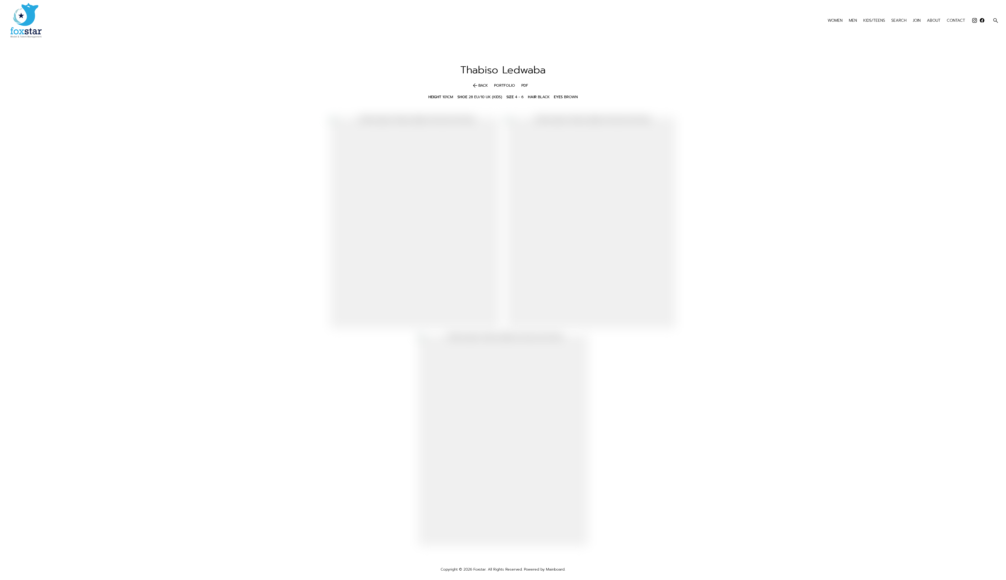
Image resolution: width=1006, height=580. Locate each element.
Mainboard (555, 569)
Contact (956, 21)
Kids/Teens (874, 21)
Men (853, 21)
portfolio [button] (504, 85)
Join (917, 21)
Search (898, 21)
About (934, 21)
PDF (524, 85)
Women (835, 21)
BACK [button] (480, 85)
